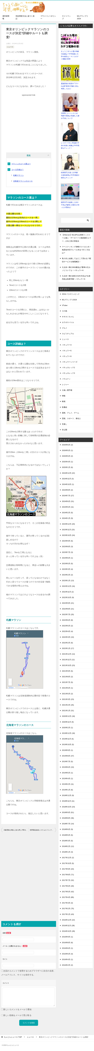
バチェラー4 (66, 345)
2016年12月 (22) (68, 920)
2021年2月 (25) (68, 705)
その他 (64, 311)
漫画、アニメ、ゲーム (70, 413)
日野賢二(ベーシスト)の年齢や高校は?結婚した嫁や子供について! (70, 115)
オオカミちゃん (68, 317)
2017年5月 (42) (68, 892)
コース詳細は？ (17, 170)
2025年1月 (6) (67, 467)
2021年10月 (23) (68, 665)
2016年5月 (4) (67, 954)
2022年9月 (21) (68, 603)
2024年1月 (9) (67, 518)
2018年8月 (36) (68, 818)
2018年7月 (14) (68, 824)
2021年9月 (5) (67, 671)
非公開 (64, 430)
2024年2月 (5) (67, 513)
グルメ (64, 328)
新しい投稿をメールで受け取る (17, 1015)
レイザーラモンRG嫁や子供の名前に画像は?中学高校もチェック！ (70, 145)
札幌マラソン (18, 175)
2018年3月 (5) (67, 841)
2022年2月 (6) (67, 643)
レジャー (65, 385)
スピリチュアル (68, 334)
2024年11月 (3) (68, 479)
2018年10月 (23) (68, 807)
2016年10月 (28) (68, 931)
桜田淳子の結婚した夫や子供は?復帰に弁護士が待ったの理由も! (70, 204)
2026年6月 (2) (67, 445)
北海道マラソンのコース (23, 181)
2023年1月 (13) (68, 581)
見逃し (64, 424)
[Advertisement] (28, 119)
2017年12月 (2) (68, 858)
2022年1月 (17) (68, 648)
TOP (13, 1037)
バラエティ (66, 379)
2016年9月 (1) (67, 937)
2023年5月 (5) (67, 563)
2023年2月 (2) (67, 575)
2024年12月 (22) (68, 473)
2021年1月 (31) (68, 711)
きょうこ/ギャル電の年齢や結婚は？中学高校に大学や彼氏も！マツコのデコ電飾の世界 (70, 55)
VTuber (65, 305)
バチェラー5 (66, 351)
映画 (63, 401)
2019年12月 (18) (68, 733)
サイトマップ (66, 17)
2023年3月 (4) (67, 569)
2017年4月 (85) (68, 897)
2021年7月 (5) (67, 682)
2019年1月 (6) (67, 790)
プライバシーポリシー (48, 17)
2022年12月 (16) (68, 586)
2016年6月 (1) (67, 948)
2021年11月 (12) (68, 660)
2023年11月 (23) (68, 530)
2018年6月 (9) (67, 829)
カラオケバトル (68, 322)
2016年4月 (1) (67, 959)
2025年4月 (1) (67, 462)
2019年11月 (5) (68, 739)
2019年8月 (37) (68, 756)
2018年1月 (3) (67, 852)
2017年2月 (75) (68, 908)
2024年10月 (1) (68, 484)
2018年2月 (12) (68, 846)
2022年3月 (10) (68, 637)
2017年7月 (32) (68, 880)
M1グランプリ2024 (82, 17)
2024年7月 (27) (68, 496)
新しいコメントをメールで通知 (17, 1009)
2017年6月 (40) (68, 886)
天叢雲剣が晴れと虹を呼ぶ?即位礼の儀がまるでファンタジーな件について (16, 830)
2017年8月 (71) (68, 875)
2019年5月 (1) (67, 773)
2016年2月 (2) (67, 965)
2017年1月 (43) (68, 914)
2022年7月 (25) (68, 614)
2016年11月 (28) (68, 925)
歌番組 (64, 407)
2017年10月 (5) (68, 863)
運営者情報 (5, 17)
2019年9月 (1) (67, 750)
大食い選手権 (67, 390)
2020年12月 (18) (68, 716)
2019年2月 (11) (68, 784)
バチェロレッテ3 (68, 373)
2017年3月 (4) (67, 903)
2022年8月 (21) (68, 609)
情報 (63, 396)
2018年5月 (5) (67, 835)
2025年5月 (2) (67, 456)
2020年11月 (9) (68, 722)
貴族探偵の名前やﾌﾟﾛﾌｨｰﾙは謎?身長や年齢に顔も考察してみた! (70, 86)
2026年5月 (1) (67, 450)
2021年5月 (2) (67, 694)
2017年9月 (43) (68, 869)
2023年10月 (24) (68, 535)
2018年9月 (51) (68, 812)
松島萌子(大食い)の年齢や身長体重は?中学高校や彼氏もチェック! (70, 175)
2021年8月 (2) (67, 677)
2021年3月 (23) (68, 699)
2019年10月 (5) (68, 744)
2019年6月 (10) (68, 767)
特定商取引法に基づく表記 (25, 17)
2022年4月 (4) (67, 631)
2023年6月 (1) (67, 558)
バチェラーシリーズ (69, 362)
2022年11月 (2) (68, 592)
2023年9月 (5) (67, 541)
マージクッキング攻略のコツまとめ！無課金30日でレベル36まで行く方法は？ (76, 250)
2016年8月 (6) (67, 943)
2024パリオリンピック (71, 294)
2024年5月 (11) (68, 507)
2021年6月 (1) (67, 688)
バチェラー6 (66, 356)
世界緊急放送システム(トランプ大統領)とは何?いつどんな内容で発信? (43, 830)
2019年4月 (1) (67, 778)
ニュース (10, 47)
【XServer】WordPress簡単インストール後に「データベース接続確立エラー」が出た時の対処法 (76, 238)
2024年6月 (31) (68, 501)
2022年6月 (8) (67, 620)
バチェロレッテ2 (68, 367)
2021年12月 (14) (68, 654)
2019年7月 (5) (67, 761)
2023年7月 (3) (67, 552)
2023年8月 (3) (67, 546)
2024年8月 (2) (67, 490)
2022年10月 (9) (68, 597)
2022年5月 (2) (67, 626)
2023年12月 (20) (68, 524)
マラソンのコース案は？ (21, 164)
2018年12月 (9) (68, 795)
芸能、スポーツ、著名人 (71, 418)
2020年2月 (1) (67, 728)
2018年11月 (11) (68, 801)
